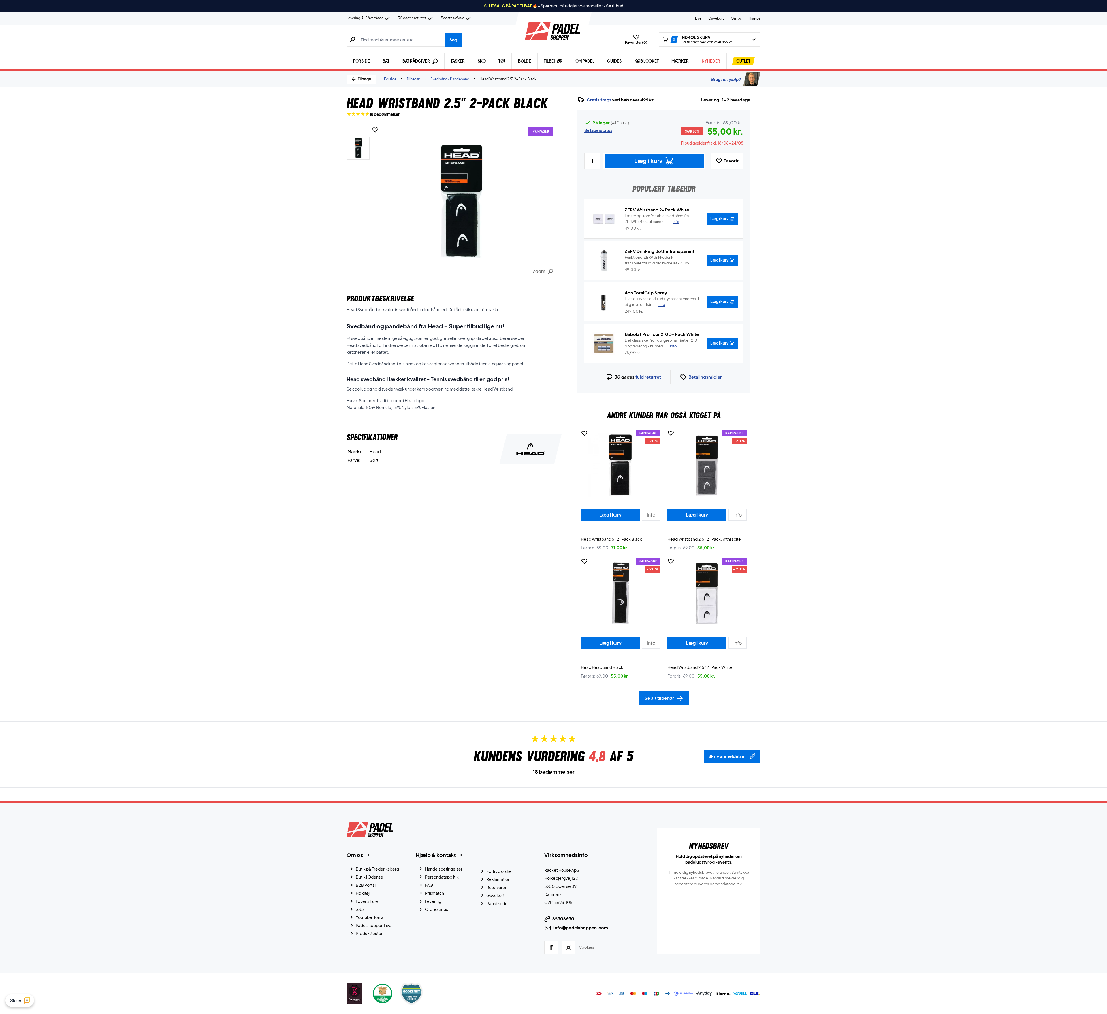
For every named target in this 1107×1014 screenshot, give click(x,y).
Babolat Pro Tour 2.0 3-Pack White (662, 334)
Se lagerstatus (598, 130)
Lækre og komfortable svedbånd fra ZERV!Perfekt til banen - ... (657, 218)
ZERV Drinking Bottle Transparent (659, 251)
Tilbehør (553, 61)
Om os (736, 18)
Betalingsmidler (705, 376)
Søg (453, 39)
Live (698, 18)
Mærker (680, 61)
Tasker (458, 61)
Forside (361, 61)
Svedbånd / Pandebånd (449, 79)
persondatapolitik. (726, 883)
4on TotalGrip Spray (646, 292)
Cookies (586, 947)
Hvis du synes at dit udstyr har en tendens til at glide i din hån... (662, 301)
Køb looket (647, 61)
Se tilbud (614, 5)
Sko (482, 61)
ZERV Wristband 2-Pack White (657, 209)
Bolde (524, 61)
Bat (386, 61)
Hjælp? (754, 18)
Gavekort (716, 18)
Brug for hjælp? (726, 79)
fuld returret (648, 376)
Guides (614, 61)
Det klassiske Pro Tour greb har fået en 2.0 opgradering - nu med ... (661, 343)
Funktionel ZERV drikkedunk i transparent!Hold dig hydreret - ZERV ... (659, 260)
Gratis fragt (599, 99)
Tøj (501, 61)
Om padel (584, 61)
